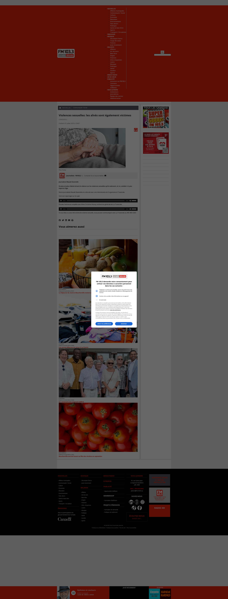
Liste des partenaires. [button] (115, 310)
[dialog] (114, 299)
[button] (114, 300)
